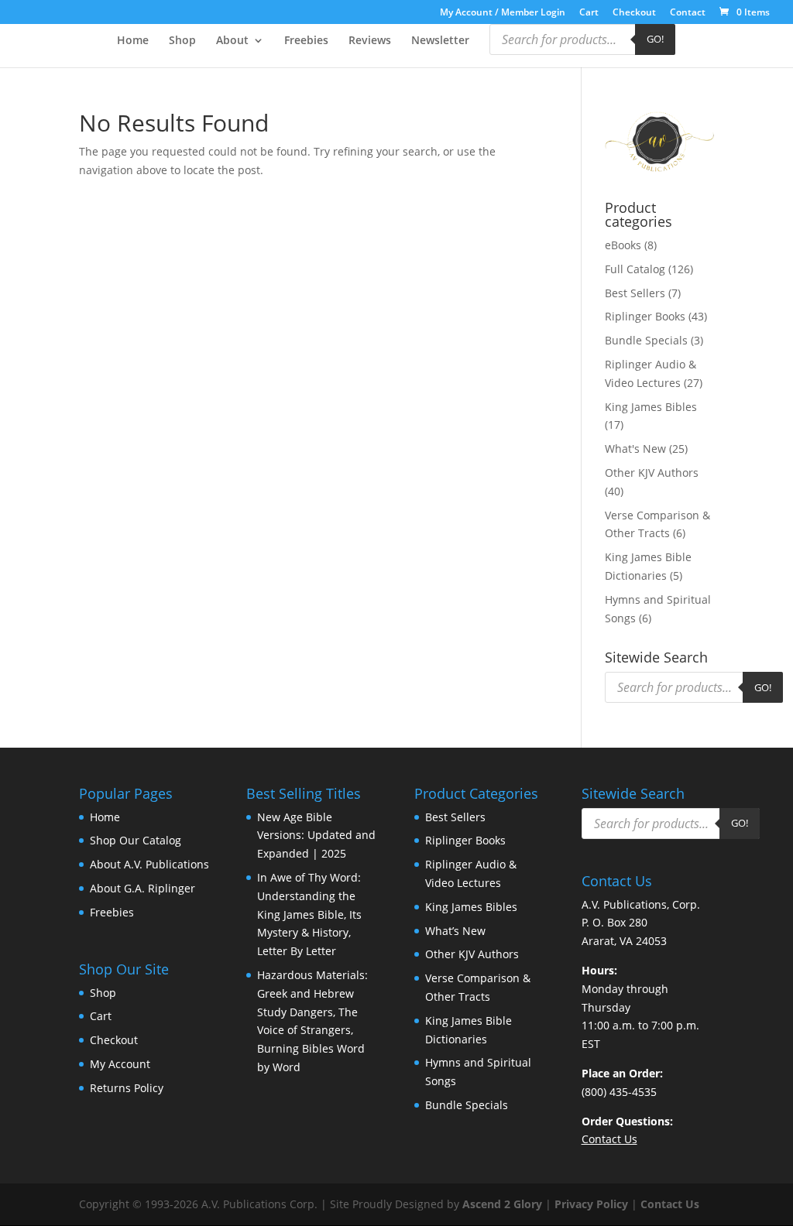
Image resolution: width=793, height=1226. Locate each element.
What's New (635, 448)
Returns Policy (126, 1087)
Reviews (369, 41)
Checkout (634, 13)
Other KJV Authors (652, 472)
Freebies (306, 41)
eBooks (623, 245)
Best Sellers (635, 293)
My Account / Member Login (502, 13)
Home (133, 41)
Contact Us (669, 1204)
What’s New (455, 930)
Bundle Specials (646, 340)
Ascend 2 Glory (502, 1204)
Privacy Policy (591, 1204)
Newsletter (440, 41)
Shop (182, 41)
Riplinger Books (645, 316)
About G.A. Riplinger (142, 888)
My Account (120, 1063)
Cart (589, 13)
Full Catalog (635, 269)
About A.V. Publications (149, 864)
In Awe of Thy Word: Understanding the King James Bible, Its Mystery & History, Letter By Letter (309, 914)
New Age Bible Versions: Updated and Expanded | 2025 (316, 835)
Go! (655, 39)
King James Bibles (651, 406)
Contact (687, 13)
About (232, 41)
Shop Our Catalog (135, 840)
